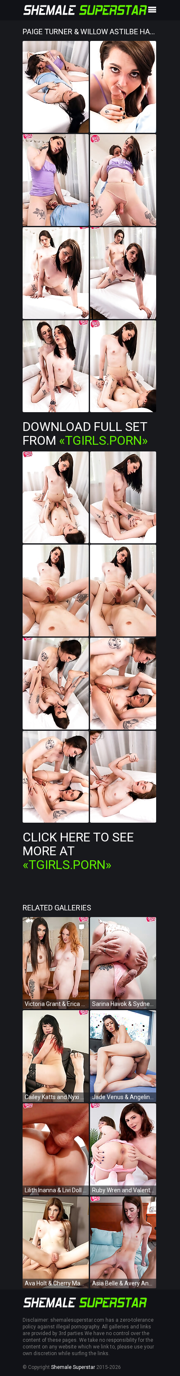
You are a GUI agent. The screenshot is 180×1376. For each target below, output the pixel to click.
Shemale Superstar (73, 1367)
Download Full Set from (85, 433)
